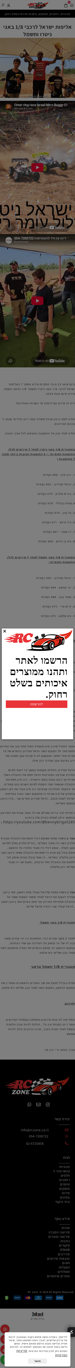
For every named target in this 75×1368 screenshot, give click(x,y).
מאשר (37, 1361)
